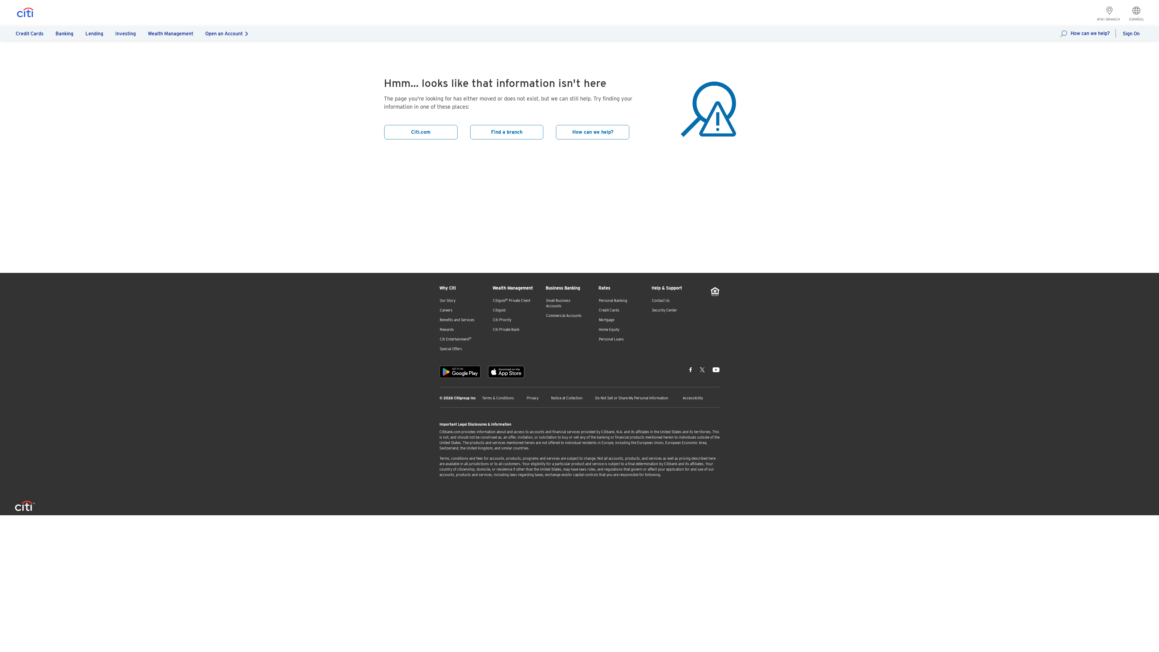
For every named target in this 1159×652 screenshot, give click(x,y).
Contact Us (661, 300)
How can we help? (1090, 33)
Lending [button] (94, 34)
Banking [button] (64, 34)
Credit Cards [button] (29, 34)
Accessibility (693, 398)
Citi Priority (502, 320)
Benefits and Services (457, 320)
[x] (702, 369)
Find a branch (506, 132)
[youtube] (716, 369)
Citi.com (420, 132)
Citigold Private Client (511, 300)
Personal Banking (613, 300)
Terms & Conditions (498, 398)
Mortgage (606, 320)
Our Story (447, 300)
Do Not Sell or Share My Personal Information (631, 398)
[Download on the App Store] (506, 372)
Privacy (532, 398)
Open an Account (224, 34)
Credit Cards (609, 310)
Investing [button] (125, 34)
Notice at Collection (567, 398)
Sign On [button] (1131, 34)
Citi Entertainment (455, 339)
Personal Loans (611, 339)
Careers (446, 310)
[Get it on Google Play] (460, 372)
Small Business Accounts (558, 303)
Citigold (499, 310)
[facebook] (690, 369)
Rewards (447, 329)
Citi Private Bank (506, 329)
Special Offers (451, 349)
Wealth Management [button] (170, 34)
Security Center (664, 310)
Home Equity (609, 329)
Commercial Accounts (564, 315)
